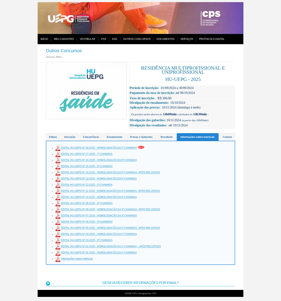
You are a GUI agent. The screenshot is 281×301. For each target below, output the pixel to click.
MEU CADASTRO (64, 39)
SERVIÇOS (186, 39)
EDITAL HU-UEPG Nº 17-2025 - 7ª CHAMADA (87, 154)
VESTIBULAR (87, 39)
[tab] (53, 137)
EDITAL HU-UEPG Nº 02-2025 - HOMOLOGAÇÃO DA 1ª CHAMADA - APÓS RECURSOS (111, 246)
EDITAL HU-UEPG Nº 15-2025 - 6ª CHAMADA (87, 166)
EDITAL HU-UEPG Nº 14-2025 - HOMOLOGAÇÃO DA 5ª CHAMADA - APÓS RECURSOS (110, 172)
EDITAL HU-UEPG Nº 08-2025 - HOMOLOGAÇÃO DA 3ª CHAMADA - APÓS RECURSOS (110, 209)
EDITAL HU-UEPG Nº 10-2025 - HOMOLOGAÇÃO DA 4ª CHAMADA (99, 197)
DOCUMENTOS (165, 39)
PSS (103, 39)
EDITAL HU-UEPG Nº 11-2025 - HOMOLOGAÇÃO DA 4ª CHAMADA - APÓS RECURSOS (110, 191)
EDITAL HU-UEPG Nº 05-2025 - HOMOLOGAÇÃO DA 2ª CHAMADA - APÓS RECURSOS (110, 228)
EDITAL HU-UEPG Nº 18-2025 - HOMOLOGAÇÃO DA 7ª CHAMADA (99, 147)
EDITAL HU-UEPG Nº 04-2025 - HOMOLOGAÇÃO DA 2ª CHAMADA (99, 234)
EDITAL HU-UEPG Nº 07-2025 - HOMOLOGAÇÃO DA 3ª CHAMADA (99, 215)
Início (44, 39)
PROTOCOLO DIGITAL (212, 39)
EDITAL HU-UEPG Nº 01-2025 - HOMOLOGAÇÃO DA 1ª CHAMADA (99, 252)
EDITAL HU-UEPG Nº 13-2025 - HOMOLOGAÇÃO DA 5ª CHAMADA (99, 178)
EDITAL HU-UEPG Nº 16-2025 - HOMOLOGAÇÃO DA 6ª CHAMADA (99, 160)
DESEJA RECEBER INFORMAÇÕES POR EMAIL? (140, 283)
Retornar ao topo (269, 290)
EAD (114, 39)
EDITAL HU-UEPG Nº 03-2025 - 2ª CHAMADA (87, 240)
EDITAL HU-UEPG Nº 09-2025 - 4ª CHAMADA (87, 203)
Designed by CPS (147, 293)
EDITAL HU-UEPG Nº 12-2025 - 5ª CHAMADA (87, 184)
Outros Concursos (137, 39)
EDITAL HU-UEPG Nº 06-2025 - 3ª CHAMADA (87, 221)
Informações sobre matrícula (77, 258)
